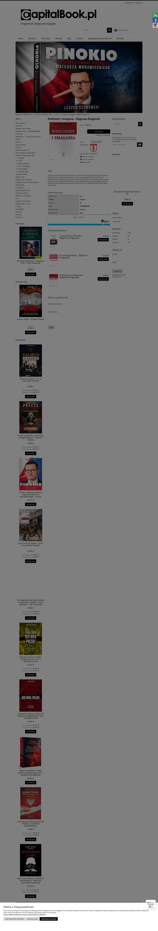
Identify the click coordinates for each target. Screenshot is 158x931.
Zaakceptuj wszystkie (48, 919)
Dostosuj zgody (32, 919)
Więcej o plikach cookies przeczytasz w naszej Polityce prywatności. (24, 914)
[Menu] (154, 901)
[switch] (151, 906)
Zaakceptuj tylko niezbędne (14, 919)
